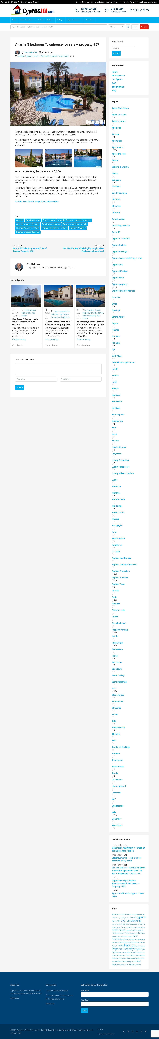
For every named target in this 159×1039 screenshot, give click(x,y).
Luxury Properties (120, 460)
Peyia (114, 597)
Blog (114, 90)
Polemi (115, 616)
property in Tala (130, 961)
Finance (115, 330)
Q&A (114, 83)
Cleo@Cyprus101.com (91, 11)
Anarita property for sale (27, 224)
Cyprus (140, 917)
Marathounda (118, 499)
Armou (115, 160)
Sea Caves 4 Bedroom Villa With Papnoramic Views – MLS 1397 (25, 322)
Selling (59, 20)
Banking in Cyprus (120, 167)
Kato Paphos (118, 414)
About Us (89, 20)
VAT (114, 799)
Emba (114, 304)
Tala (114, 721)
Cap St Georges (119, 193)
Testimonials (118, 87)
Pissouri (116, 603)
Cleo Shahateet (31, 52)
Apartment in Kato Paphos (121, 914)
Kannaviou (117, 401)
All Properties (118, 75)
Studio (115, 714)
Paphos (129, 945)
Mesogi (115, 519)
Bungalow (116, 180)
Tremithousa (118, 766)
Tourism (116, 753)
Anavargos (89, 310)
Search (144, 27)
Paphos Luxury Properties (124, 564)
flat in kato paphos (131, 924)
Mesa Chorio (118, 512)
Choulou (116, 212)
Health (115, 369)
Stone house (118, 695)
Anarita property (83, 220)
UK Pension (117, 779)
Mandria (59, 314)
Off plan (116, 551)
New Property (118, 538)
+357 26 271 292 (88, 9)
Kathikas (116, 408)
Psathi (115, 636)
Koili (114, 427)
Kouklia (115, 440)
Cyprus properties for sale (75, 224)
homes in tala (130, 930)
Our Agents (117, 79)
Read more (14, 998)
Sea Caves (117, 662)
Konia (114, 434)
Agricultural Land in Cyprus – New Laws (128, 894)
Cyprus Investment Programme (127, 258)
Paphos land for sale (121, 558)
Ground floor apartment (123, 362)
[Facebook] (124, 1031)
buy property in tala (123, 918)
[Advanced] (128, 26)
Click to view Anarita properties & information (37, 201)
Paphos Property (78, 228)
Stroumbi (116, 708)
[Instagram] (133, 1031)
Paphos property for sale (27, 232)
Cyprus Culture (119, 245)
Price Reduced (118, 623)
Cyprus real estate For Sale (54, 228)
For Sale (93, 313)
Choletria (116, 206)
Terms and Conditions (106, 1034)
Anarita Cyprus (33, 220)
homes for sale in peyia (124, 927)
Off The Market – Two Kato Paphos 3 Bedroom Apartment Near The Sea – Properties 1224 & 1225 (128, 870)
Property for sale (120, 630)
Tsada (115, 773)
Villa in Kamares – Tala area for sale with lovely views (126, 859)
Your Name (85, 991)
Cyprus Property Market (123, 291)
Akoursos (116, 128)
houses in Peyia (123, 933)
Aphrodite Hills (119, 154)
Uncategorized (119, 786)
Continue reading (19, 339)
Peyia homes (121, 955)
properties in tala (120, 961)
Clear (135, 27)
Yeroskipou (117, 825)
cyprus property (131, 920)
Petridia (115, 590)
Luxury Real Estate (121, 467)
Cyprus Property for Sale (27, 228)
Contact (40, 20)
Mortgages (117, 525)
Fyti (113, 349)
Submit (20, 388)
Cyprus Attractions (121, 238)
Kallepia (115, 388)
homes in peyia (118, 930)
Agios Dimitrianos (120, 108)
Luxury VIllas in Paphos (123, 473)
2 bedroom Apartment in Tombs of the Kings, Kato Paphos (128, 849)
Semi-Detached (119, 682)
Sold (114, 688)
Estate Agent (118, 317)
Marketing (116, 506)
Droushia (116, 297)
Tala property (118, 727)
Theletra (116, 734)
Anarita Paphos (65, 220)
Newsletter (117, 545)
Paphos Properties (48, 56)
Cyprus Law (117, 264)
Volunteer (116, 819)
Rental (115, 656)
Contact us (50, 1004)
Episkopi (116, 310)
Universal (116, 793)
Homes (100, 313)
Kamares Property (127, 936)
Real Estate (26, 313)
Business (116, 186)
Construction (118, 219)
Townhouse (63, 56)
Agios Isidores (119, 121)
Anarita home (49, 220)
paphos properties (140, 946)
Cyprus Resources (74, 20)
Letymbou (117, 454)
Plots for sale (118, 610)
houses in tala (133, 933)
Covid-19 (116, 232)
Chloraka (116, 199)
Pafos (120, 945)
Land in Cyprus (119, 447)
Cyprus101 (116, 921)
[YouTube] (142, 1031)
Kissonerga (117, 421)
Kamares (116, 395)
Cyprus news (118, 277)
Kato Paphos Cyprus (127, 942)
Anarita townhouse (51, 224)
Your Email (85, 1000)
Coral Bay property (121, 225)
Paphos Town (118, 584)
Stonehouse (117, 701)
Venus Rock (117, 806)
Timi (114, 740)
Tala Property (137, 965)
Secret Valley (118, 675)
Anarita (21, 56)
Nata (114, 532)
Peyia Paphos (130, 955)
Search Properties (26, 20)
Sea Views (117, 669)
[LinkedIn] (137, 1031)
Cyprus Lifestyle (119, 271)
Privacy (100, 1029)
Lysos (115, 480)
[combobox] (116, 26)
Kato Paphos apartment (129, 939)
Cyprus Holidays (119, 251)
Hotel (114, 382)
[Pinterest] (146, 1031)
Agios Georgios (119, 115)
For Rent (116, 336)
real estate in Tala (123, 965)
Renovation (117, 649)
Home (14, 20)
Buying (49, 20)
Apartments (117, 147)
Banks (115, 173)
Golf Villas (117, 356)
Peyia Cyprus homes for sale (126, 952)
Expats (115, 323)
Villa (114, 812)
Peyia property (117, 958)
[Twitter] (128, 1031)
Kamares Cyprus (117, 936)
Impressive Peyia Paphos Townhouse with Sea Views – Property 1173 (125, 883)
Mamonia (116, 486)
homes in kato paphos (138, 927)
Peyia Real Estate (128, 958)
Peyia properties (140, 955)
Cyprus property (32, 56)
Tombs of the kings (121, 747)
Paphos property (89, 316)
